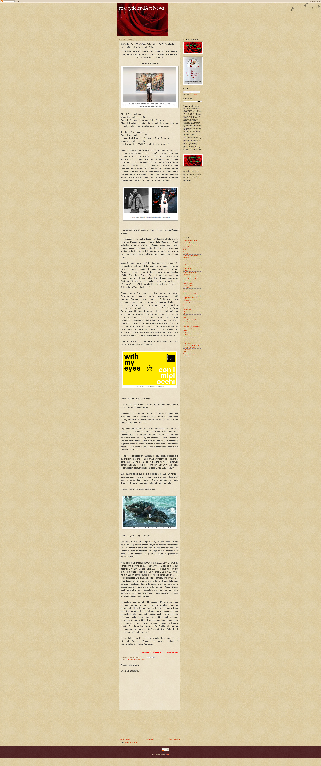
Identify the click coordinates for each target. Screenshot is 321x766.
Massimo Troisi (187, 309)
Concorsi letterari (187, 266)
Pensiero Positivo (187, 328)
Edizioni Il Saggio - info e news (190, 276)
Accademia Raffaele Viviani (190, 240)
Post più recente (124, 739)
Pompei (185, 336)
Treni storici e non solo (189, 354)
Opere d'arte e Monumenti (189, 319)
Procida (185, 341)
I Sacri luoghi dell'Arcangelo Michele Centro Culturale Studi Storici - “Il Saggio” (192, 297)
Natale (185, 315)
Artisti (184, 249)
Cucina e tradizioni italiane (189, 272)
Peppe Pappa (186, 330)
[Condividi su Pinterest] (154, 657)
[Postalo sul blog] (149, 657)
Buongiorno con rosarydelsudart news (192, 255)
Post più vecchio (174, 739)
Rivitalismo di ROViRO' (189, 347)
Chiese (185, 262)
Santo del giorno (187, 349)
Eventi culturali (129, 659)
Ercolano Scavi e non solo (189, 279)
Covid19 (185, 270)
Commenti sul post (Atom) (130, 742)
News (143, 659)
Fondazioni (186, 287)
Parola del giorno (187, 322)
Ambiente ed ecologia (188, 242)
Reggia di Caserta (187, 343)
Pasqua (185, 324)
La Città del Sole (187, 302)
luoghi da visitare (187, 307)
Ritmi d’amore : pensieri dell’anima (191, 345)
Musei (184, 313)
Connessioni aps (187, 268)
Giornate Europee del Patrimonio (191, 293)
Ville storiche (186, 356)
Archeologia (186, 247)
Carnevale (185, 259)
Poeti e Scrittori (187, 334)
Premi (184, 339)
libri (184, 305)
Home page (149, 739)
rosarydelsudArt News (141, 7)
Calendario (186, 257)
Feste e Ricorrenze (188, 285)
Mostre (139, 659)
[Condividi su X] (151, 657)
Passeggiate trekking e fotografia (191, 326)
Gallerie (135, 659)
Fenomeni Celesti (187, 283)
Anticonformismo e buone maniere (191, 244)
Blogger (167, 754)
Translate (195, 94)
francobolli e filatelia (188, 289)
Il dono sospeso (187, 300)
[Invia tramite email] (147, 657)
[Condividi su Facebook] (152, 657)
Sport (184, 351)
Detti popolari (186, 274)
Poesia (185, 332)
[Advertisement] (149, 724)
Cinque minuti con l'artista (189, 264)
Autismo (185, 253)
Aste (184, 251)
